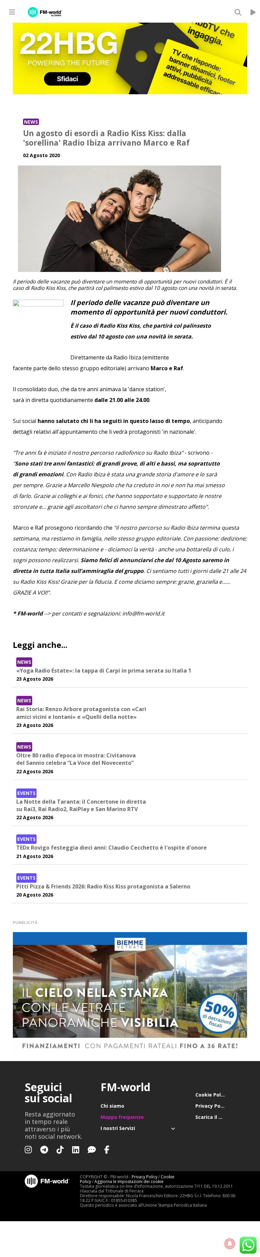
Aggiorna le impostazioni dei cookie (129, 1181)
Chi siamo (112, 1106)
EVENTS (26, 793)
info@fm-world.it (143, 613)
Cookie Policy (211, 1094)
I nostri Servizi (118, 1128)
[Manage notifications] (229, 1243)
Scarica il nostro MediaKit (215, 1117)
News (31, 122)
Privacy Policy (212, 1106)
